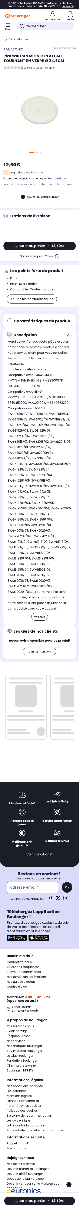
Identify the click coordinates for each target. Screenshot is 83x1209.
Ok (67, 887)
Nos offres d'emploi (21, 1164)
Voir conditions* (39, 854)
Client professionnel (21, 1065)
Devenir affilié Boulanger (25, 1174)
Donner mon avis (40, 651)
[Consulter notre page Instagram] (65, 899)
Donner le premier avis (38, 68)
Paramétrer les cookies (24, 1106)
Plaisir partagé (17, 1031)
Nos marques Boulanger (24, 1046)
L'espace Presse (18, 1036)
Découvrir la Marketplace (25, 1178)
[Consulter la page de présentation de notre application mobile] (17, 938)
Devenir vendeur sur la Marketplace (33, 1183)
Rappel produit (17, 1143)
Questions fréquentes (23, 967)
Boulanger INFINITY (20, 1070)
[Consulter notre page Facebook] (50, 899)
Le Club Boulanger (20, 1056)
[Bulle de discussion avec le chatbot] (69, 1185)
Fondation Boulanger (22, 1060)
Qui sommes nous (20, 1026)
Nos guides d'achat (21, 982)
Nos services (16, 1041)
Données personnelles (23, 1101)
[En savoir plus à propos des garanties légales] (57, 256)
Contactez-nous (19, 962)
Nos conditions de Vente (25, 1086)
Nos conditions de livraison (26, 977)
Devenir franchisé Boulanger (28, 1169)
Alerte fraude (16, 1148)
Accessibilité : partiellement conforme (35, 1130)
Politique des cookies (22, 1110)
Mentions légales (19, 1096)
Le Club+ (37, 172)
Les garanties (16, 1091)
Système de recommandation (29, 1115)
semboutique (56, 178)
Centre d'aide (17, 986)
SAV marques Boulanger (24, 1051)
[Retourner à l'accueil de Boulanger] (17, 16)
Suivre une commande (24, 972)
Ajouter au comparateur (43, 196)
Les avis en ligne (19, 1120)
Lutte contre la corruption (26, 1125)
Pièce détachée (18, 39)
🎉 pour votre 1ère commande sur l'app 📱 (40, 5)
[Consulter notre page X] (58, 899)
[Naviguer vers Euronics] (39, 1191)
